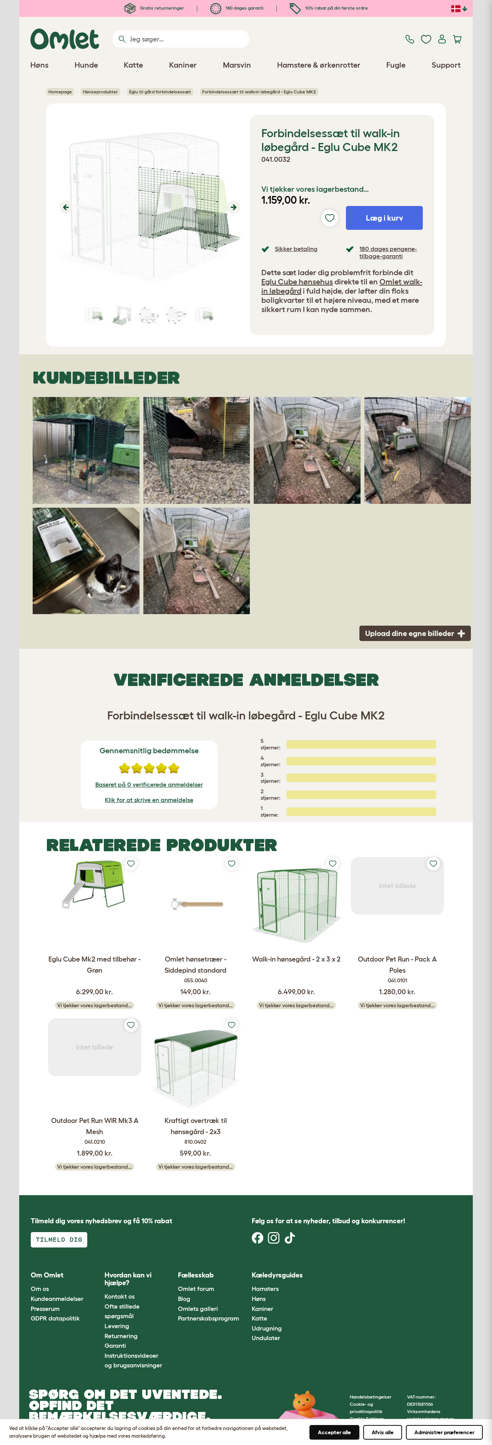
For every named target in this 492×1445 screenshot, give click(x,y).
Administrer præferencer (444, 1432)
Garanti (115, 1345)
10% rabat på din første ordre (336, 7)
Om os (40, 1288)
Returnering (121, 1335)
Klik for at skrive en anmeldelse (149, 799)
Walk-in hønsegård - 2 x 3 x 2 (296, 959)
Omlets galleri (198, 1308)
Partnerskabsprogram (208, 1318)
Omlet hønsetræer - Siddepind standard (195, 969)
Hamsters (265, 1288)
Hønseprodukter (100, 91)
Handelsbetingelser (371, 1396)
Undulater (266, 1337)
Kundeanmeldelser (57, 1298)
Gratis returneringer (161, 7)
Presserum (45, 1308)
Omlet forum (196, 1288)
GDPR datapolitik (55, 1318)
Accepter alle (334, 1432)
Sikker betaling (296, 248)
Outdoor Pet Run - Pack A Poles (397, 969)
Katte (259, 1318)
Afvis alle (383, 1432)
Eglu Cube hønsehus (297, 281)
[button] (65, 207)
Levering (117, 1325)
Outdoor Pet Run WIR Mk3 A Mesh (94, 1131)
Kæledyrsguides (277, 1275)
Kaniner (262, 1308)
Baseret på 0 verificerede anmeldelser (149, 784)
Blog (184, 1298)
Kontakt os (120, 1296)
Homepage (60, 91)
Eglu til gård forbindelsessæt (160, 91)
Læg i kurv (384, 218)
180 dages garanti (244, 7)
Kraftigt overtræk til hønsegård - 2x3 (196, 1131)
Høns (259, 1298)
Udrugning (267, 1328)
